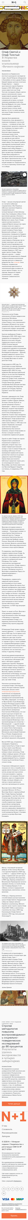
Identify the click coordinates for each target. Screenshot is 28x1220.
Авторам (6, 1136)
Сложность (7, 1129)
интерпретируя (7, 691)
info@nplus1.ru (17, 1181)
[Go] (3, 2)
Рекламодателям (9, 1132)
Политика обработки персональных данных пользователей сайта (12, 1204)
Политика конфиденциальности (20, 1208)
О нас (4, 1125)
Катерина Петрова (6, 1066)
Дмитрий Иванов (6, 70)
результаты (16, 691)
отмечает (17, 262)
